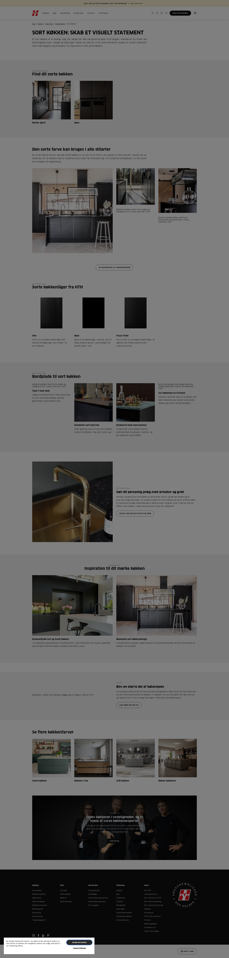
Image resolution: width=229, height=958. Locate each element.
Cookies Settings (79, 948)
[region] (49, 945)
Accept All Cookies (79, 942)
